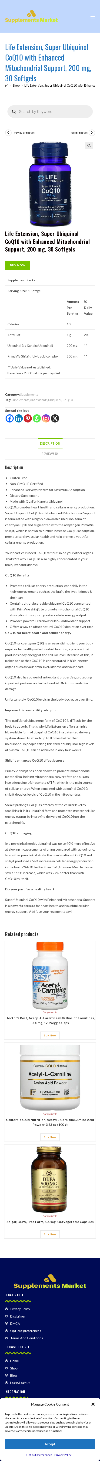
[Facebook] (10, 418)
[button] (93, 1404)
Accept (50, 1444)
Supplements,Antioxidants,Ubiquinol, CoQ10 (42, 400)
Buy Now (18, 265)
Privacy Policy (62, 1455)
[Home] (6, 85)
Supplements (29, 394)
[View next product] (92, 132)
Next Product (79, 132)
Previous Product (23, 132)
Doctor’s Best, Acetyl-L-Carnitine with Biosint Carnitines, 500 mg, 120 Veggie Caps (50, 1020)
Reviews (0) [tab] (50, 454)
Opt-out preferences (39, 1455)
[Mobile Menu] (92, 16)
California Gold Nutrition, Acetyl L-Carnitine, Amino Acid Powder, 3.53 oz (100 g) (50, 1122)
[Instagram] (46, 418)
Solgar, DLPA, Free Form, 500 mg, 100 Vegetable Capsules (50, 1222)
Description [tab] (50, 443)
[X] (55, 418)
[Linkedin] (19, 418)
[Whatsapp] (37, 418)
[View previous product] (8, 132)
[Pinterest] (28, 418)
